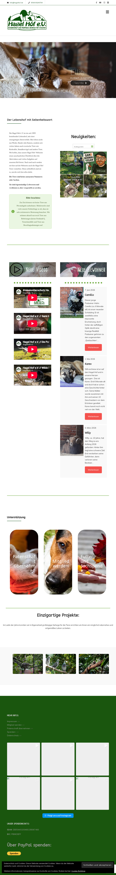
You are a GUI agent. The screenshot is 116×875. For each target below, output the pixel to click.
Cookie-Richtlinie (78, 871)
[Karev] (71, 371)
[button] (23, 759)
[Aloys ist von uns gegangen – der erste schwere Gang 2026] (95, 185)
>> (18, 721)
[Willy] (71, 440)
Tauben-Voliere (60, 665)
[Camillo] (71, 302)
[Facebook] (96, 2)
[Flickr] (108, 2)
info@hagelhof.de (16, 2)
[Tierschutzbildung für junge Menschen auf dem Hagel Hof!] (71, 162)
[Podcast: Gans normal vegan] (95, 162)
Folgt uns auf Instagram (59, 815)
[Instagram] (104, 2)
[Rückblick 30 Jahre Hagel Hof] (71, 185)
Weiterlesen (93, 347)
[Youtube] (100, 2)
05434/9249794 (37, 2)
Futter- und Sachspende (92, 563)
